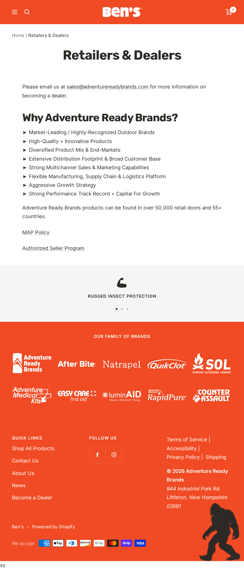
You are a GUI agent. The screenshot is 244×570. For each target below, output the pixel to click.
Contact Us (25, 461)
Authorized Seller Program (53, 248)
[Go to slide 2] (122, 309)
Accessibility (182, 448)
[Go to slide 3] (127, 309)
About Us (23, 473)
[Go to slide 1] (117, 309)
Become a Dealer (32, 498)
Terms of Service (187, 439)
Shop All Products (33, 448)
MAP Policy (35, 232)
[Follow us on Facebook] (97, 455)
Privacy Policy (183, 457)
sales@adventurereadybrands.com (107, 87)
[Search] (27, 12)
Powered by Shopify (53, 526)
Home (18, 35)
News (19, 485)
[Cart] (229, 12)
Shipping (216, 457)
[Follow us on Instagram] (114, 455)
